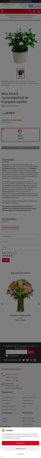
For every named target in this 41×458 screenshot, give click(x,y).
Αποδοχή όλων (20, 443)
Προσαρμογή (20, 454)
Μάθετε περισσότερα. (14, 438)
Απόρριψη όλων (20, 448)
